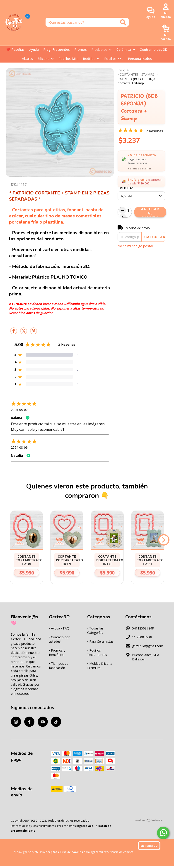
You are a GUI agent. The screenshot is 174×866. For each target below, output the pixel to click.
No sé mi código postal (135, 246)
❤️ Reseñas (15, 49)
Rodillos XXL (113, 58)
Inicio (121, 70)
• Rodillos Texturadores (97, 652)
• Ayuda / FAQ (59, 628)
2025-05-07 (19, 410)
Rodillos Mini (68, 58)
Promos (80, 49)
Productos (99, 49)
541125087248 (143, 628)
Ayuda (34, 49)
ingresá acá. (85, 826)
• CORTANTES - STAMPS (136, 74)
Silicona (44, 58)
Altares (27, 58)
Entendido (149, 845)
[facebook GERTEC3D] (29, 722)
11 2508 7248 (142, 637)
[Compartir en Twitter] (24, 332)
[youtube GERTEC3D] (43, 722)
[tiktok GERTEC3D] (56, 722)
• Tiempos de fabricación (58, 665)
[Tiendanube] (149, 821)
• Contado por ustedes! (59, 639)
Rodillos (89, 58)
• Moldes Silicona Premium (99, 665)
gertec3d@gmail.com (147, 646)
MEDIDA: (126, 188)
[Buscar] (123, 22)
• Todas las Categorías (95, 630)
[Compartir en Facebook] (14, 332)
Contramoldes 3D (154, 49)
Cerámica (123, 49)
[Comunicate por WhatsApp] (163, 833)
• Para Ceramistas (100, 641)
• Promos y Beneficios (57, 652)
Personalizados (140, 58)
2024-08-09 (19, 447)
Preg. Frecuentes (56, 49)
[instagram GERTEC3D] (16, 722)
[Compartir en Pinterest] (33, 332)
